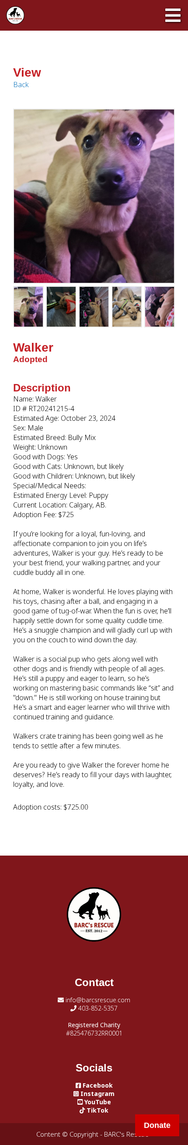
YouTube (97, 1102)
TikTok (96, 1110)
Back (21, 84)
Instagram (97, 1093)
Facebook (97, 1085)
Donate (157, 1125)
